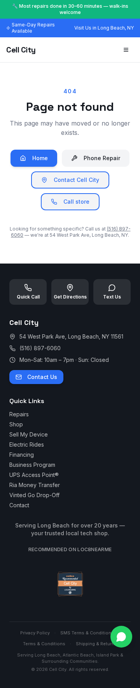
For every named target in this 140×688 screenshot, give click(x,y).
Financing (21, 454)
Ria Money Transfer (34, 485)
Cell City (21, 50)
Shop (16, 424)
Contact (19, 505)
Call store (76, 201)
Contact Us (42, 377)
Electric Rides (26, 444)
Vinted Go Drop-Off (34, 495)
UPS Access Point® (34, 474)
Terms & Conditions (44, 643)
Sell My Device (28, 434)
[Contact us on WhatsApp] (121, 637)
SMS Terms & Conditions (87, 633)
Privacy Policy (35, 633)
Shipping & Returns (96, 643)
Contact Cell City (76, 179)
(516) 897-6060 (40, 348)
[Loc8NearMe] (70, 596)
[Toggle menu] (126, 50)
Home (40, 158)
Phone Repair (102, 158)
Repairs (19, 414)
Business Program (32, 464)
